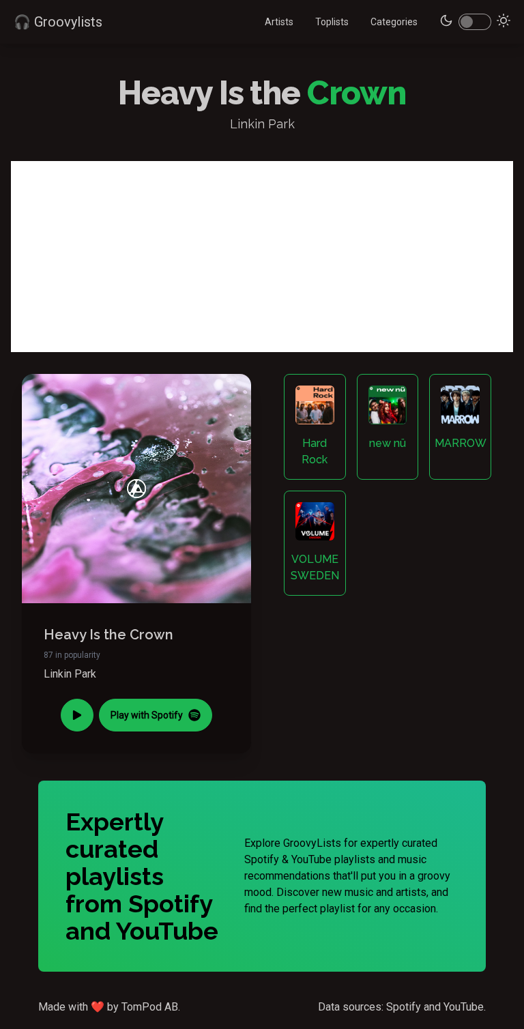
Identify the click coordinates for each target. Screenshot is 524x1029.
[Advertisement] (262, 256)
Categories (394, 21)
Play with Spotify (147, 715)
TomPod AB (149, 1006)
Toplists (332, 21)
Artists (279, 21)
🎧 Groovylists (58, 22)
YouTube (463, 1006)
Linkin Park (70, 673)
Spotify (403, 1006)
